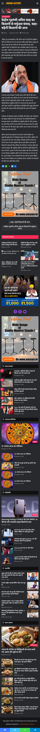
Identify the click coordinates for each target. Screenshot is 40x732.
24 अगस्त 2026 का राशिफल (22, 481)
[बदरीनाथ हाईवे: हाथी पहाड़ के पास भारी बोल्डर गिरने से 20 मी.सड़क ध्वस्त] (7, 383)
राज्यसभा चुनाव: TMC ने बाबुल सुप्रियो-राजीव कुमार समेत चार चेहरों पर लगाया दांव (13, 603)
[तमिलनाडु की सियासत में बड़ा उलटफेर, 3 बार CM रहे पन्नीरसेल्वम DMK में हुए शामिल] (32, 613)
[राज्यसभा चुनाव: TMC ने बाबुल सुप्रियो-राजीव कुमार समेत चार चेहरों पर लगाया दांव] (32, 604)
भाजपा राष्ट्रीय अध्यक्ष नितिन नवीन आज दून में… (14, 584)
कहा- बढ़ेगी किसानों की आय (20, 222)
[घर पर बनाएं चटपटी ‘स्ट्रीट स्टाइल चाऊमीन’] (7, 701)
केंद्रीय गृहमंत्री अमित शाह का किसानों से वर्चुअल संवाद (20, 227)
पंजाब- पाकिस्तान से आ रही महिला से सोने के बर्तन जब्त (9, 263)
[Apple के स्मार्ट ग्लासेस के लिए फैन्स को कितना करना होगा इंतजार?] (7, 560)
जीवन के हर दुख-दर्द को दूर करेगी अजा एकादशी (25, 464)
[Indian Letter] (13, 3)
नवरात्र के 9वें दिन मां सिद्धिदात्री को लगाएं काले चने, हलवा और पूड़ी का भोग (18, 651)
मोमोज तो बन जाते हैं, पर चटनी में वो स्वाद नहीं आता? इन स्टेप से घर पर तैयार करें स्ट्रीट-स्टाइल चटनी (26, 690)
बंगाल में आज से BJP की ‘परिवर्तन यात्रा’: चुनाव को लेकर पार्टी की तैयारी (13, 593)
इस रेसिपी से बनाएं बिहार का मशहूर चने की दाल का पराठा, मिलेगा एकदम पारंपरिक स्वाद (26, 671)
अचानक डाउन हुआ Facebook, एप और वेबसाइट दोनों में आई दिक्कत (25, 540)
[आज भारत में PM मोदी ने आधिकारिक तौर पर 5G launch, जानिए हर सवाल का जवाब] (29, 255)
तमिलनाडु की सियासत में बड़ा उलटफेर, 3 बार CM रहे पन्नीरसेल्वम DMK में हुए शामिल (13, 612)
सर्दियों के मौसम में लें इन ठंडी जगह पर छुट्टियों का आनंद (29, 244)
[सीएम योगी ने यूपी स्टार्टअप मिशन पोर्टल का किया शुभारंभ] (7, 392)
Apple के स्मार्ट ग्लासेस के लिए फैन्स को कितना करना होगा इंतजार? (25, 558)
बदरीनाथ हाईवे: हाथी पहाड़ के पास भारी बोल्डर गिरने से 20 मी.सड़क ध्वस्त (25, 381)
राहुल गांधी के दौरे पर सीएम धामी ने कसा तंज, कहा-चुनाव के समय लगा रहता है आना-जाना (13, 575)
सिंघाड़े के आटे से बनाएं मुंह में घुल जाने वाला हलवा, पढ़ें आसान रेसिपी (25, 661)
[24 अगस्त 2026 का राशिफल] (7, 484)
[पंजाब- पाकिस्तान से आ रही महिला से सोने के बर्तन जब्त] (10, 255)
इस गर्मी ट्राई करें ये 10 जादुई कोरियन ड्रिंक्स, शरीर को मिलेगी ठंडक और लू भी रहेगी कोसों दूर (25, 680)
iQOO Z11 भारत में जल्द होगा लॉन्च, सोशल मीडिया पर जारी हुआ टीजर (24, 531)
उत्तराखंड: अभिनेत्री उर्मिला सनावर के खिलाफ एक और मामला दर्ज (24, 372)
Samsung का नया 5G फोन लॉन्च (23, 548)
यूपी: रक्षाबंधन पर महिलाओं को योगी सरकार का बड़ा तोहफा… (24, 399)
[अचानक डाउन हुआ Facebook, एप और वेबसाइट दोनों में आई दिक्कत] (7, 542)
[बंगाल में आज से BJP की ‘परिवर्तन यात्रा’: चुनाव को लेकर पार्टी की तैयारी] (32, 595)
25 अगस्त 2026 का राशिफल (22, 472)
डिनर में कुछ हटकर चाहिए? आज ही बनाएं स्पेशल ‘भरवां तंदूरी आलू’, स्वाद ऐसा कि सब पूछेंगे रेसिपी (26, 709)
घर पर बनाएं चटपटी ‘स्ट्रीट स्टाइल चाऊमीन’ (26, 698)
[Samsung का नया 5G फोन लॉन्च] (7, 551)
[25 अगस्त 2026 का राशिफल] (7, 475)
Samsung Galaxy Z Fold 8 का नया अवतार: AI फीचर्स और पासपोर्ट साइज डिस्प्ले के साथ (20, 521)
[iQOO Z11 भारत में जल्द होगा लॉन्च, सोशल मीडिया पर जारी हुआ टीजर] (7, 533)
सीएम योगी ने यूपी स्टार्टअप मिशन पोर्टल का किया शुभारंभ (25, 390)
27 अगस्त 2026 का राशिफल (12, 446)
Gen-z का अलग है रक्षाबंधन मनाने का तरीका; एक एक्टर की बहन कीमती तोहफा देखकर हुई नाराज (25, 409)
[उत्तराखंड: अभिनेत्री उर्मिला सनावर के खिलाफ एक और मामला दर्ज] (7, 374)
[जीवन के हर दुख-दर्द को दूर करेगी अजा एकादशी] (7, 466)
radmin (5, 33)
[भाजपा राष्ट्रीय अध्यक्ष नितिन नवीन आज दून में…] (32, 586)
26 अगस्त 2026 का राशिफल (22, 454)
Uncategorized (6, 16)
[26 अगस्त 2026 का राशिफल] (7, 457)
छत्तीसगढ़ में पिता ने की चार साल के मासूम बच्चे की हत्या (9, 244)
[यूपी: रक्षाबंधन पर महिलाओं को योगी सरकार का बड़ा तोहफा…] (7, 401)
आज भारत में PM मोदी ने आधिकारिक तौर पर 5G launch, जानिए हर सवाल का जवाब (29, 265)
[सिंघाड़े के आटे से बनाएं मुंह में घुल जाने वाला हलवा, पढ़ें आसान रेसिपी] (7, 663)
